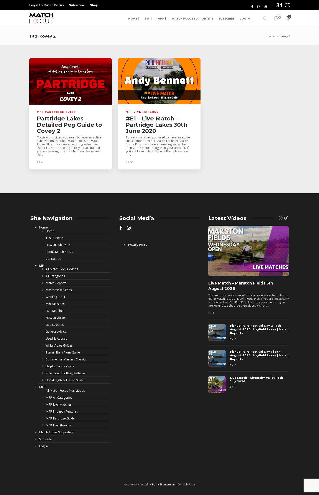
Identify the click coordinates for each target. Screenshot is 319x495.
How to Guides (56, 317)
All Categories (55, 276)
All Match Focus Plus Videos (65, 390)
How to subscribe (58, 245)
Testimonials (55, 238)
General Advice (56, 331)
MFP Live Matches (142, 111)
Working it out (55, 297)
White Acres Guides (59, 345)
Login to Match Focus (46, 5)
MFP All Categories (59, 397)
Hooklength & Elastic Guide (65, 380)
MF (147, 18)
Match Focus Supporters (192, 18)
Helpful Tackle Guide (60, 366)
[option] (248, 312)
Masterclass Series (59, 290)
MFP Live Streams (58, 425)
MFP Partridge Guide (56, 111)
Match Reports (56, 283)
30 (131, 162)
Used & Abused (56, 338)
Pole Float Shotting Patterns (65, 373)
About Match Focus (59, 251)
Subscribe (77, 5)
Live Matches (55, 310)
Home (132, 18)
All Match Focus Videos (62, 269)
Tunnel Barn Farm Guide (63, 352)
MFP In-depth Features (62, 411)
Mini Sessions (55, 304)
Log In (245, 18)
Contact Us (53, 258)
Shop (94, 5)
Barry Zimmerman (163, 484)
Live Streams (55, 324)
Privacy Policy (137, 245)
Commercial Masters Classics (66, 359)
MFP (161, 18)
